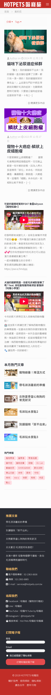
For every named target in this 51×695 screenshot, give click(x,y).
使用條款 (24, 680)
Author (13, 58)
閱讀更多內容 (38, 103)
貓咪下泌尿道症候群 (24, 63)
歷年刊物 (31, 685)
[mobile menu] (47, 4)
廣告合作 (19, 685)
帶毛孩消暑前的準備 (16, 521)
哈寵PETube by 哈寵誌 (31, 610)
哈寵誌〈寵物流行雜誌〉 (32, 601)
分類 (8, 21)
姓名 (8, 638)
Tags (17, 21)
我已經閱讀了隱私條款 (21, 655)
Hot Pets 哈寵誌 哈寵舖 (31, 620)
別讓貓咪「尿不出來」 (17, 530)
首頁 (6, 11)
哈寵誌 (18, 606)
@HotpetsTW (27, 615)
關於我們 (13, 680)
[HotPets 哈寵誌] (22, 4)
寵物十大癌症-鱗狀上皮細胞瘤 (25, 148)
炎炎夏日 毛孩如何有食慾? (19, 547)
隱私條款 (36, 680)
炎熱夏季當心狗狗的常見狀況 (21, 538)
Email (9, 647)
